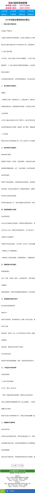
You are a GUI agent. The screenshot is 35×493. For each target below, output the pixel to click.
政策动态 (31, 14)
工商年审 (22, 11)
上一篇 (14, 465)
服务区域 (22, 14)
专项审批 (13, 14)
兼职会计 (4, 14)
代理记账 (31, 11)
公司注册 (4, 11)
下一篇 (21, 465)
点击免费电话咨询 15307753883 (17, 471)
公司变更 (13, 11)
